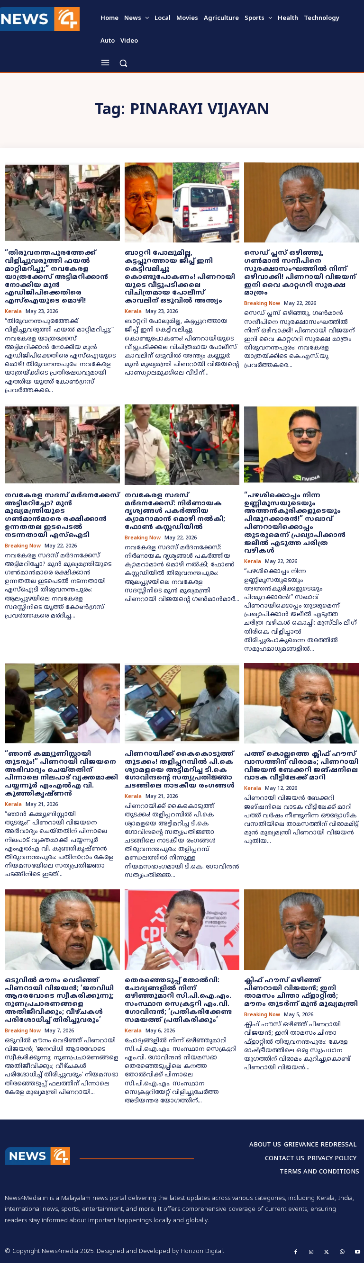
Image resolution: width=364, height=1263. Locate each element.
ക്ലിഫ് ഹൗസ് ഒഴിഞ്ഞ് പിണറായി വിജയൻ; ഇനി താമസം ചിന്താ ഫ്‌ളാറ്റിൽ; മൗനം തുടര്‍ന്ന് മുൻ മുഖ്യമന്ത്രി (301, 992)
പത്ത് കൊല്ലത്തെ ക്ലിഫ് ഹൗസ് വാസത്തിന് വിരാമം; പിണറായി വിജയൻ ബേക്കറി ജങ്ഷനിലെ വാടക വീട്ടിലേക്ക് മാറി (301, 766)
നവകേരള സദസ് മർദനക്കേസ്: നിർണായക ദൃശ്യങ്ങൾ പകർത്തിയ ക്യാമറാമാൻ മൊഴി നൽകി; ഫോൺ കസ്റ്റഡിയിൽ (175, 511)
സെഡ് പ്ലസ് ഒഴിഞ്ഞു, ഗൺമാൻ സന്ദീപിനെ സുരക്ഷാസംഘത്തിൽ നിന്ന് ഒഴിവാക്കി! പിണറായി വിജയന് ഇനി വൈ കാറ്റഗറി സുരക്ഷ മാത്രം (300, 273)
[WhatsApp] (342, 1252)
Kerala (13, 312)
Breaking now (262, 304)
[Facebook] (296, 1252)
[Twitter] (327, 1252)
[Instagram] (311, 1252)
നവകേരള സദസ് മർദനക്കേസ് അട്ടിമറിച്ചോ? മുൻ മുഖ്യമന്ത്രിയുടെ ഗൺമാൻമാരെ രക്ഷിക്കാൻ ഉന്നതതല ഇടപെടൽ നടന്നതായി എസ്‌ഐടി (62, 515)
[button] (123, 63)
